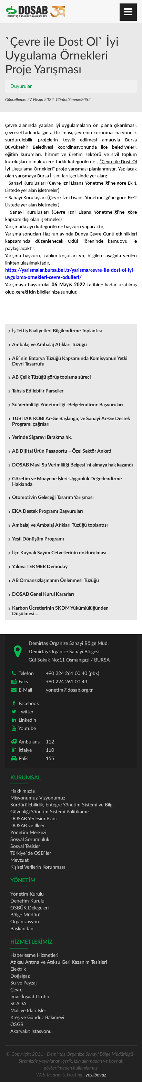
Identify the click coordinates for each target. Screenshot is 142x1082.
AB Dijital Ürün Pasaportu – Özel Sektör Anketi (61, 451)
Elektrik (18, 969)
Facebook (29, 703)
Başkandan (21, 928)
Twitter (26, 712)
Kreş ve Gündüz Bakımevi (37, 1017)
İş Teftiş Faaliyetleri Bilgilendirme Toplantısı (57, 331)
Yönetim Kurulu (27, 894)
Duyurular (21, 86)
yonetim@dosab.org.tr (69, 690)
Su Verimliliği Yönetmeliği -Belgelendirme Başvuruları (67, 405)
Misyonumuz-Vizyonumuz (37, 798)
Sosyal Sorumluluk (29, 839)
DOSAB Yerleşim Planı (33, 818)
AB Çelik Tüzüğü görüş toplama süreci (51, 377)
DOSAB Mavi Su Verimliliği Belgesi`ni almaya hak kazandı (72, 465)
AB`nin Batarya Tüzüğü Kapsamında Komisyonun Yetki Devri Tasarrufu (70, 361)
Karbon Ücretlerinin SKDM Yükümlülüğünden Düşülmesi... (60, 611)
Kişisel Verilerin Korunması (37, 867)
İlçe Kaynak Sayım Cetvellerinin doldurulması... (61, 553)
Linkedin (27, 720)
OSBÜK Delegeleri (29, 908)
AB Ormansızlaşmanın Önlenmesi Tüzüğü (55, 580)
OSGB (16, 1024)
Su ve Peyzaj (23, 983)
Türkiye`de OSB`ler (30, 853)
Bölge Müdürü (25, 915)
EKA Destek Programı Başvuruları (47, 511)
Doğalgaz (20, 976)
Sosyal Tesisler (25, 846)
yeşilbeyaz (95, 1075)
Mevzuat (19, 860)
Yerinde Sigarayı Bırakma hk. (42, 437)
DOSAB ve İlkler (27, 825)
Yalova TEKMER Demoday (40, 566)
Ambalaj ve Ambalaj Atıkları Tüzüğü (49, 344)
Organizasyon (24, 921)
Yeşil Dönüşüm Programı (38, 539)
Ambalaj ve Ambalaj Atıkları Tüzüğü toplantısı (60, 525)
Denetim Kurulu (27, 901)
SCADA (18, 1003)
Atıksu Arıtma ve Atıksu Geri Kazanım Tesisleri (58, 962)
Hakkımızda (22, 791)
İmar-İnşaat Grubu (29, 997)
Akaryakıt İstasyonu (31, 1031)
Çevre (16, 990)
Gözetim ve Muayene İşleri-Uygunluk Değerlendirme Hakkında (67, 482)
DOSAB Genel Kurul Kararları (43, 594)
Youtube (27, 728)
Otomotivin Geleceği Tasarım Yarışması (53, 497)
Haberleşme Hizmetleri (34, 955)
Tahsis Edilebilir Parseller (37, 391)
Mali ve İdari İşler (28, 1010)
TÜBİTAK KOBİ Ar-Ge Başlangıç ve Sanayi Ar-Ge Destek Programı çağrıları (71, 421)
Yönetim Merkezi (28, 832)
